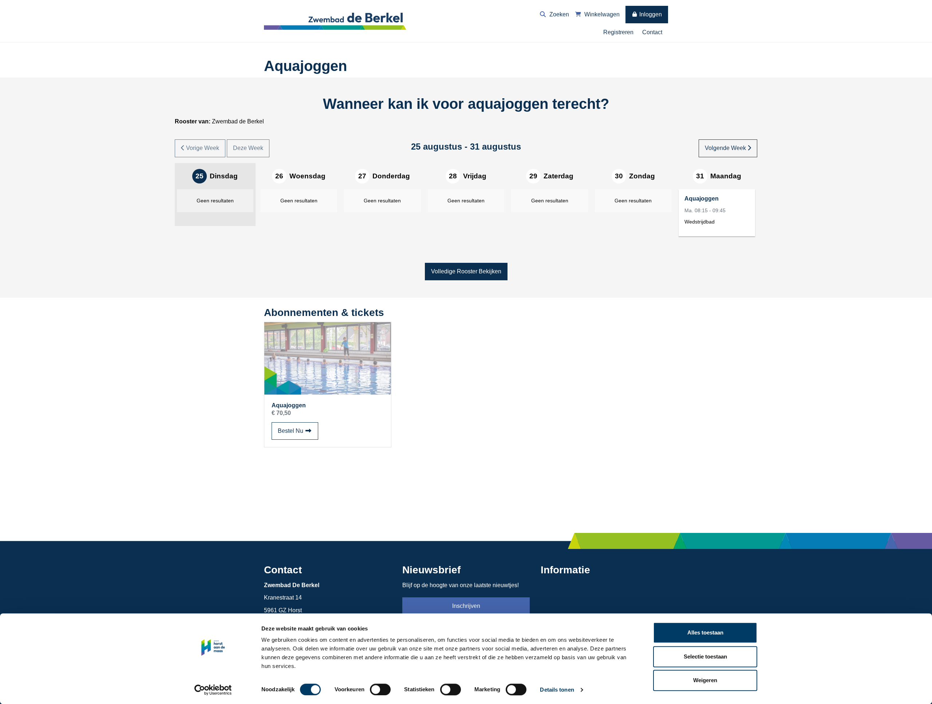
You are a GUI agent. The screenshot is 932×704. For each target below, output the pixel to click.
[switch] (380, 689)
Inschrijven (466, 606)
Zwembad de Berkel (219, 121)
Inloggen (650, 14)
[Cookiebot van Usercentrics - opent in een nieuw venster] (213, 689)
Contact (652, 32)
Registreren (618, 32)
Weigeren (705, 680)
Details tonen (557, 690)
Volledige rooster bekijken (466, 271)
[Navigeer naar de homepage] (337, 20)
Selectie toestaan (705, 656)
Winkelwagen (601, 14)
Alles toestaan (705, 632)
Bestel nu (298, 430)
